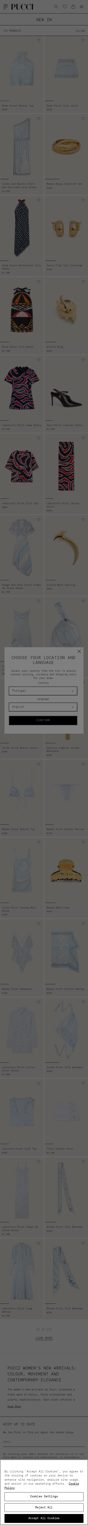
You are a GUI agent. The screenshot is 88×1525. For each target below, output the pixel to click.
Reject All (44, 1507)
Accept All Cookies (44, 1518)
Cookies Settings (44, 1496)
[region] (44, 1492)
